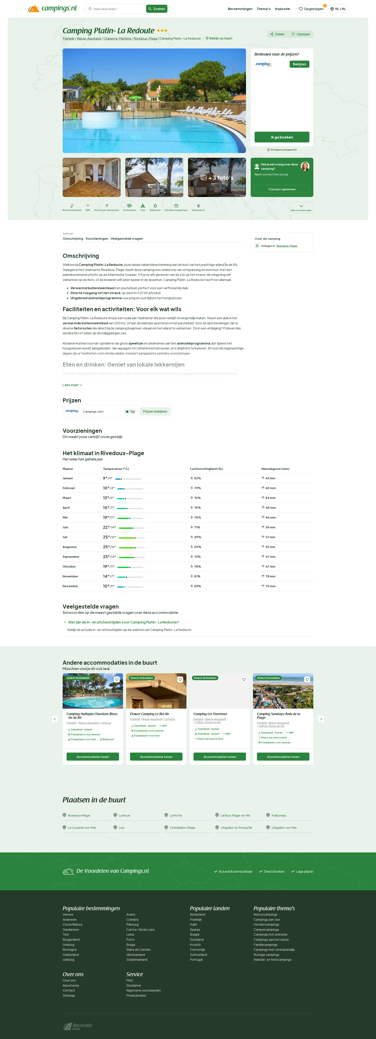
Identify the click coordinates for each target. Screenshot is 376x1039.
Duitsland (197, 939)
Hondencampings (266, 924)
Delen (279, 34)
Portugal (196, 959)
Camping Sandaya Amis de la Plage (278, 716)
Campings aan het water (271, 939)
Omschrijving (73, 238)
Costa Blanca (72, 924)
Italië (193, 924)
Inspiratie (282, 9)
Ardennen (70, 919)
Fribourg (132, 924)
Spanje (195, 929)
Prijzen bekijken (155, 411)
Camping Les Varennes (210, 714)
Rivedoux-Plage (145, 38)
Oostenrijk (197, 949)
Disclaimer (133, 985)
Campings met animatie (270, 934)
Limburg (68, 944)
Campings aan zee (267, 919)
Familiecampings (265, 944)
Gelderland (71, 954)
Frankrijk (68, 38)
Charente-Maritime (117, 38)
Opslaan (303, 34)
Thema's (264, 9)
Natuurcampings (265, 914)
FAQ (129, 980)
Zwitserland (198, 954)
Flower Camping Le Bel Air (149, 714)
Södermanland (136, 959)
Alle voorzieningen (301, 210)
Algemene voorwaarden (143, 990)
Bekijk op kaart (221, 38)
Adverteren (71, 985)
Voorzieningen (97, 238)
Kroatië (195, 944)
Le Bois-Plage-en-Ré (208, 722)
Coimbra (132, 919)
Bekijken (299, 64)
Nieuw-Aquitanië (89, 38)
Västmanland (135, 954)
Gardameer (71, 929)
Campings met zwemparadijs (274, 949)
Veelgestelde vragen (127, 238)
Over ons (69, 980)
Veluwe (68, 914)
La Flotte (169, 719)
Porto (130, 939)
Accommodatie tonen (93, 756)
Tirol (66, 934)
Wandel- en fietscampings (273, 959)
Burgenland (71, 939)
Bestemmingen (240, 9)
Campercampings (266, 929)
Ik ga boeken (282, 137)
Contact (69, 990)
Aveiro (130, 914)
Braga (130, 944)
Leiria (130, 934)
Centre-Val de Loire (140, 929)
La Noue (106, 722)
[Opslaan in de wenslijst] (117, 679)
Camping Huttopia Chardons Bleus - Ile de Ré (92, 716)
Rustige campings (266, 954)
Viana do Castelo (138, 949)
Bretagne (70, 949)
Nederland (197, 914)
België (194, 934)
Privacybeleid (136, 995)
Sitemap (69, 995)
